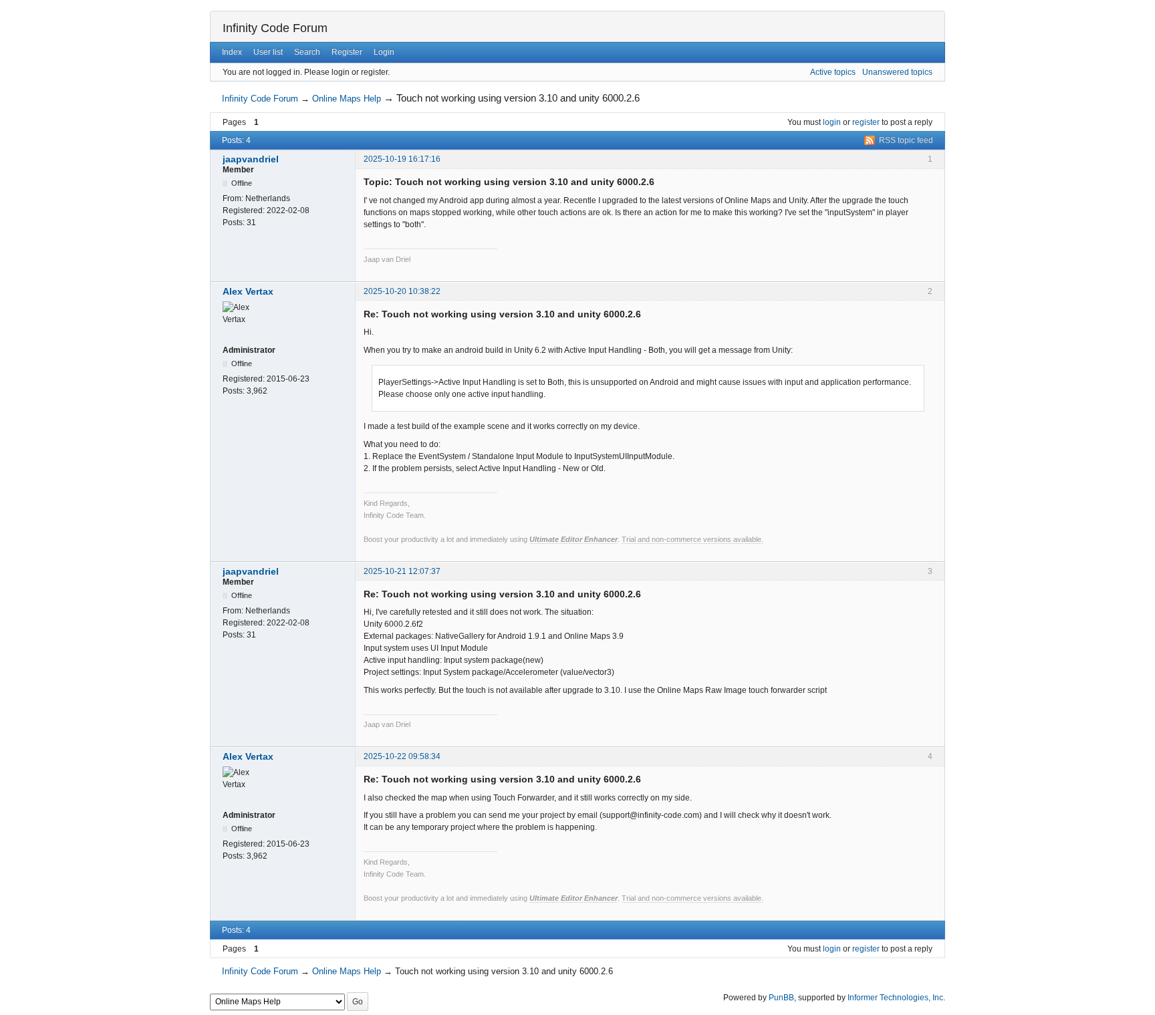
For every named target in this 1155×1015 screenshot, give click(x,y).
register (866, 122)
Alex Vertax (248, 291)
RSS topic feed (906, 140)
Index (232, 52)
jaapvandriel (251, 159)
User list (268, 52)
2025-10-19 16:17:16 (402, 159)
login (832, 122)
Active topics (833, 72)
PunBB (781, 997)
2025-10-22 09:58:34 (402, 756)
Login (384, 52)
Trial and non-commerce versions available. (692, 539)
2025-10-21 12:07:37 (402, 571)
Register (347, 52)
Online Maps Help (346, 99)
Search (307, 52)
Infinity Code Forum (275, 28)
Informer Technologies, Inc (895, 997)
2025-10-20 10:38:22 (402, 291)
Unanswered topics (897, 72)
